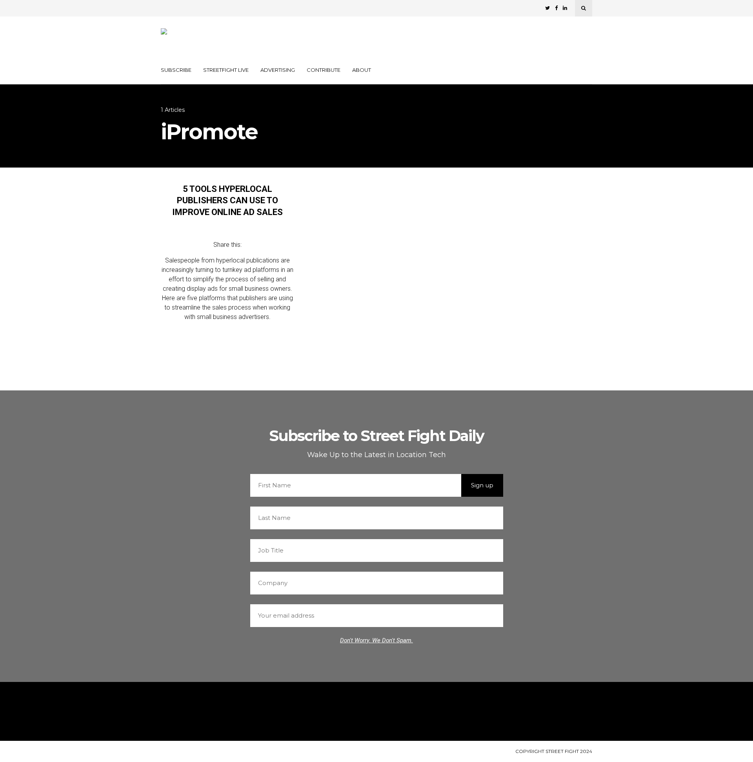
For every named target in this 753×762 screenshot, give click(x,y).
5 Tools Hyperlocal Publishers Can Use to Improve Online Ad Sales (227, 200)
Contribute (323, 70)
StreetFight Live (226, 70)
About (361, 70)
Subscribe (176, 70)
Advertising (277, 70)
